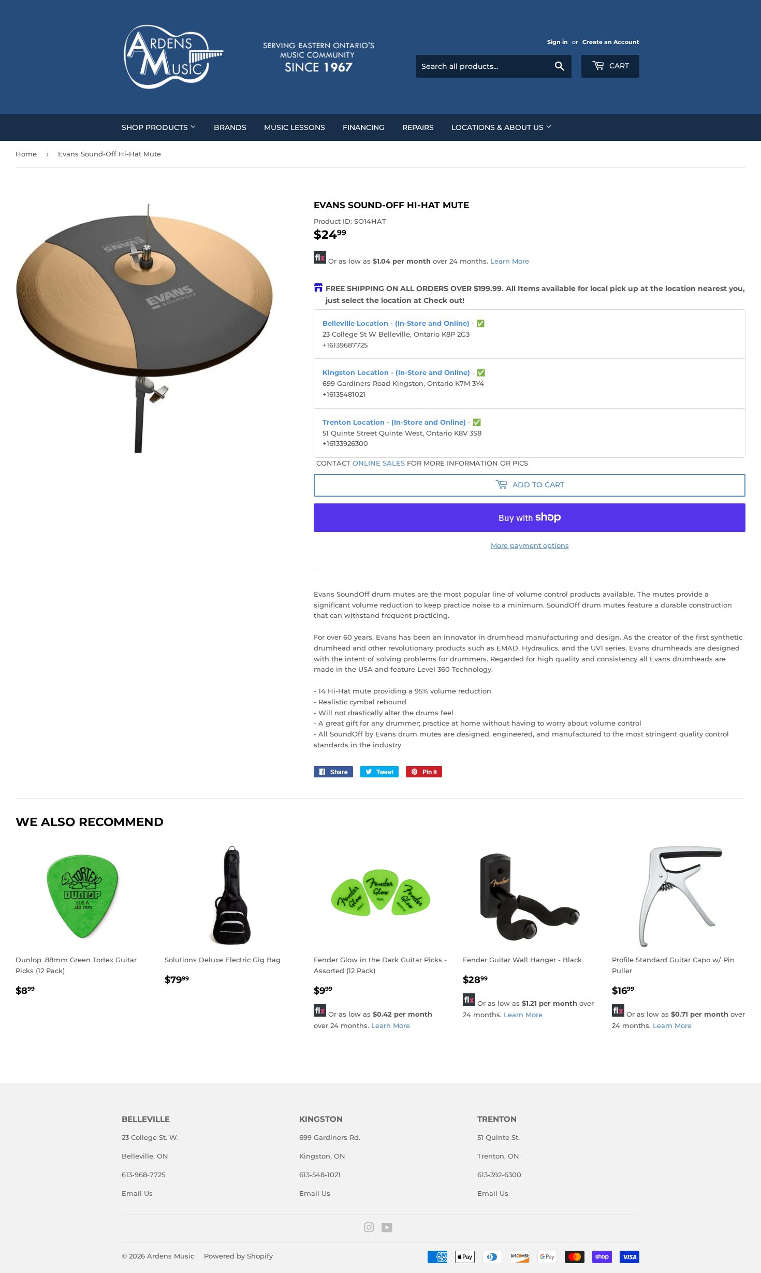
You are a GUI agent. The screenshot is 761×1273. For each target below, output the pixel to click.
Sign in (557, 42)
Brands (230, 127)
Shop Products (156, 127)
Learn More (509, 261)
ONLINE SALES (379, 463)
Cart (618, 65)
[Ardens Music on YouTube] (387, 1229)
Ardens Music (170, 1256)
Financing (364, 127)
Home (26, 154)
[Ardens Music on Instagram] (369, 1229)
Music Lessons (294, 127)
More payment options (530, 545)
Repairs (418, 127)
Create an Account (610, 42)
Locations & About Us (498, 127)
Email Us (137, 1193)
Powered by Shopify (238, 1256)
